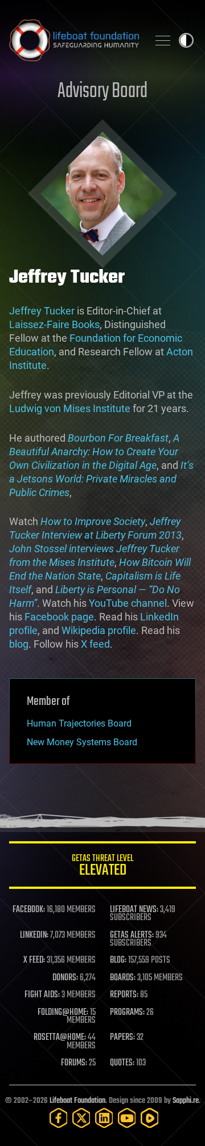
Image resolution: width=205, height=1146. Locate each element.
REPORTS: (124, 995)
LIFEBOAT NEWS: (134, 909)
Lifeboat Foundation (77, 1100)
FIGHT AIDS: (42, 995)
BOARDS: (123, 978)
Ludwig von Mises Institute (69, 408)
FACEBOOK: (29, 909)
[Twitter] (81, 1118)
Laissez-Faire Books (54, 324)
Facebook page (59, 617)
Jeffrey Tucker (42, 311)
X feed (95, 644)
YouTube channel (128, 603)
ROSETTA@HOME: (60, 1037)
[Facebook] (59, 1118)
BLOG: (118, 960)
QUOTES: (122, 1063)
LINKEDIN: (34, 935)
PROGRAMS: (127, 1012)
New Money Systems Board (82, 742)
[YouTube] (127, 1118)
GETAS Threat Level (102, 867)
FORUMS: (74, 1063)
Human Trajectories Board (79, 723)
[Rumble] (150, 1118)
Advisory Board (102, 91)
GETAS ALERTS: (132, 935)
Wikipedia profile (99, 630)
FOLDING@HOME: (63, 1012)
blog (18, 644)
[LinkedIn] (104, 1118)
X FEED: (34, 960)
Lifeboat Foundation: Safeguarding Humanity (74, 40)
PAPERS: (122, 1037)
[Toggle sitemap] (162, 40)
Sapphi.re (186, 1100)
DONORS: (65, 978)
